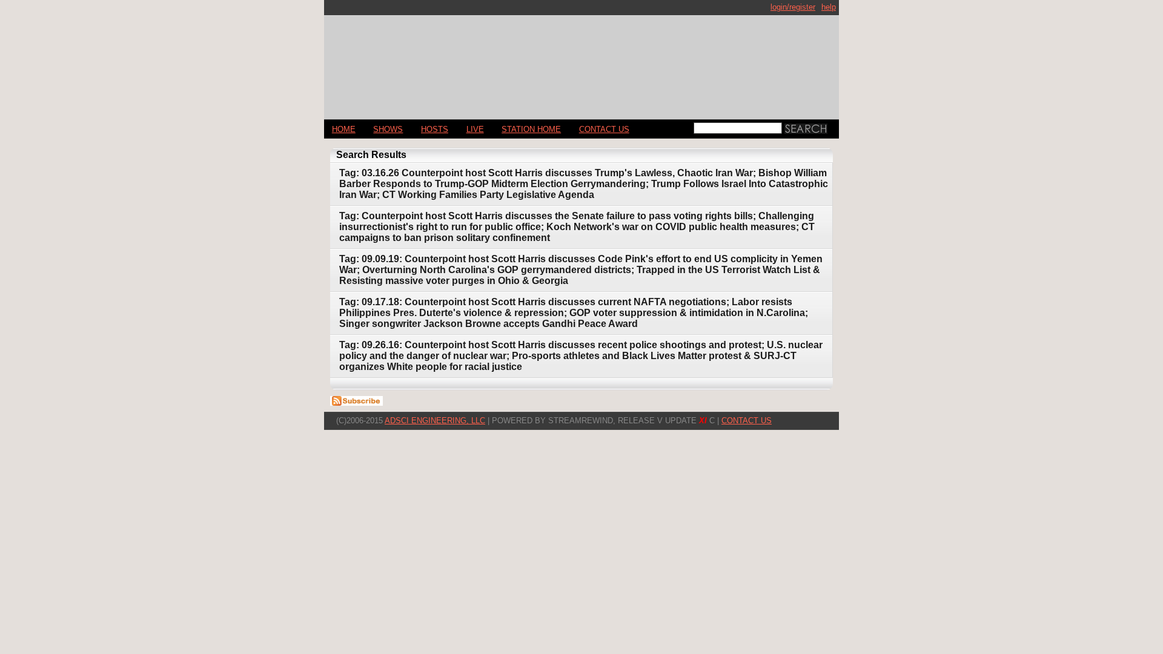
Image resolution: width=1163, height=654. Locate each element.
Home (344, 129)
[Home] (581, 62)
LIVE (475, 129)
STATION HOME (531, 129)
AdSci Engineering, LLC (435, 420)
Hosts (434, 129)
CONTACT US (604, 129)
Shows (388, 129)
